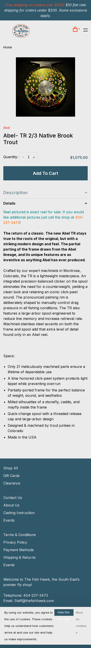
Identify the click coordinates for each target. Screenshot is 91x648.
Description (15, 192)
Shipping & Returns (19, 557)
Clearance (11, 483)
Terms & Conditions (19, 534)
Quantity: (10, 157)
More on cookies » (81, 622)
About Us (11, 505)
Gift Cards (11, 475)
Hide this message (64, 613)
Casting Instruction (19, 512)
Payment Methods (18, 550)
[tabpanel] (45, 87)
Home (7, 47)
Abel (6, 128)
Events (9, 520)
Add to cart (45, 173)
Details (9, 203)
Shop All (10, 468)
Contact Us (12, 497)
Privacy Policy (15, 542)
